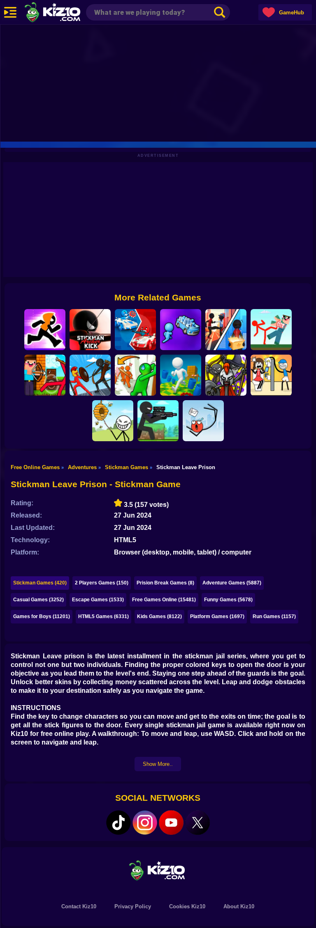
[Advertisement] (158, 82)
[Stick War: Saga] (225, 375)
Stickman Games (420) (40, 583)
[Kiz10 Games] (158, 870)
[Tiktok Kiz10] (118, 822)
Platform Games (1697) (217, 616)
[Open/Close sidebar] (10, 12)
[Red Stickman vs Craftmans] (271, 329)
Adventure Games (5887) (231, 583)
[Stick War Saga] (90, 375)
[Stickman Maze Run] (44, 329)
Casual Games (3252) (38, 600)
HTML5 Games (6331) (103, 616)
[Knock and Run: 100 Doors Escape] (135, 375)
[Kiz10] (66, 13)
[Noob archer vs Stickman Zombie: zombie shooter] (44, 375)
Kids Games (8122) (159, 616)
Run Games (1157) (274, 616)
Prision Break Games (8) (165, 583)
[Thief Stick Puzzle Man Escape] (271, 375)
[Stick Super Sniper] (158, 420)
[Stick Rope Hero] (225, 329)
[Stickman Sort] (180, 329)
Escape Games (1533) (98, 600)
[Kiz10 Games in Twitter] (197, 822)
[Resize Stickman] (180, 375)
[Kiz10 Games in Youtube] (171, 822)
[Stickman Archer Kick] (90, 329)
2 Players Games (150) (101, 583)
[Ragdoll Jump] (203, 420)
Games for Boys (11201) (41, 616)
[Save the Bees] (112, 420)
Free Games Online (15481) (164, 600)
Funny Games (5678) (228, 600)
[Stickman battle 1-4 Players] (135, 329)
